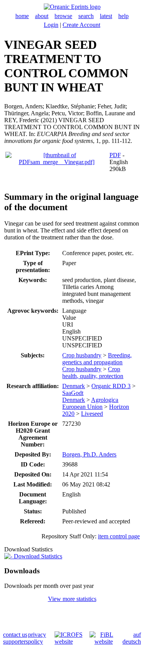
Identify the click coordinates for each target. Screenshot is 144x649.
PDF (115, 155)
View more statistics (72, 599)
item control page (119, 536)
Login (51, 25)
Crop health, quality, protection (92, 372)
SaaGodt (72, 393)
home (22, 16)
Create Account (81, 25)
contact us (15, 634)
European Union (82, 406)
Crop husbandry (81, 355)
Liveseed (92, 413)
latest (106, 16)
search (86, 16)
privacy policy (37, 638)
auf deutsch (131, 638)
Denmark (73, 386)
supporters (15, 641)
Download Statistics (37, 556)
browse (63, 16)
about (41, 16)
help (123, 16)
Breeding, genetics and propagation (97, 358)
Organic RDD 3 (111, 386)
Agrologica (104, 400)
